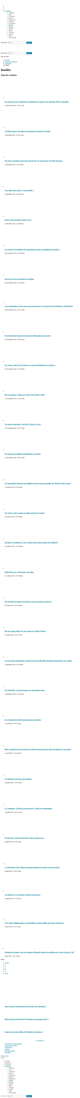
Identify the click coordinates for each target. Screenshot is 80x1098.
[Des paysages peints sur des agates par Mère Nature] (42, 618)
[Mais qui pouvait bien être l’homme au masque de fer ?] (42, 1012)
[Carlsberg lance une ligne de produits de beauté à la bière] (42, 118)
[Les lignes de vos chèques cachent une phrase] (42, 883)
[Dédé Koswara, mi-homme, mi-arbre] (42, 559)
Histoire (11, 21)
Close (2, 1057)
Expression (12, 20)
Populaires (8, 7)
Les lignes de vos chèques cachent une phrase (22, 895)
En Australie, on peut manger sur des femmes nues (25, 690)
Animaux (11, 13)
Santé (10, 30)
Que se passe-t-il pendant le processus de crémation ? (26, 1006)
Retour (7, 963)
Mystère (11, 27)
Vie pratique (12, 37)
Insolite (11, 25)
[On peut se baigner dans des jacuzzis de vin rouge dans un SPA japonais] (42, 148)
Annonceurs (8, 1047)
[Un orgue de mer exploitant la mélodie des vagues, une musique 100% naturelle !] (42, 88)
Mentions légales (10, 1051)
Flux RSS (8, 1052)
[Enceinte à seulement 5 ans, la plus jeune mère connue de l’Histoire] (42, 529)
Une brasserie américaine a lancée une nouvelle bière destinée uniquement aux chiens (38, 661)
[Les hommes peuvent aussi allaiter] (42, 766)
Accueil (7, 6)
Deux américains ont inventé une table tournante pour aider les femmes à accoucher (38, 749)
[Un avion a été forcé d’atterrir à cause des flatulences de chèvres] (42, 352)
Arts (10, 14)
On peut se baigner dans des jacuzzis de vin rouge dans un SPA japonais (33, 161)
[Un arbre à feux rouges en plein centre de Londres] (42, 500)
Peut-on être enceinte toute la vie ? (18, 220)
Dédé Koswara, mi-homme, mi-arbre (19, 572)
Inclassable (12, 23)
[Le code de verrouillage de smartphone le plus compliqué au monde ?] (42, 236)
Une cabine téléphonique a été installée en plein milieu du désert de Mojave (34, 923)
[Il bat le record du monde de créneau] (42, 266)
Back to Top (4, 1056)
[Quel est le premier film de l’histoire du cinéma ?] (42, 1025)
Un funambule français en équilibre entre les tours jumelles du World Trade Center (38, 483)
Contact (7, 1049)
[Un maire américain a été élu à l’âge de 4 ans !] (42, 411)
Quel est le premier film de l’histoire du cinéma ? (24, 1032)
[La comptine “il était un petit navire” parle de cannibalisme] (42, 795)
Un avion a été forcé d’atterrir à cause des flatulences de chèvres (30, 365)
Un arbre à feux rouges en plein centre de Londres (25, 513)
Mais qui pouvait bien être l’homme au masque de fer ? (27, 1019)
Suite (6, 973)
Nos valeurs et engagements (13, 1044)
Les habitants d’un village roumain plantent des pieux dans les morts (32, 867)
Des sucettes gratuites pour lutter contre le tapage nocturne (28, 602)
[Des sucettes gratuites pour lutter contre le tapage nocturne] (42, 588)
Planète (11, 28)
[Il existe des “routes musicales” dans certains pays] (42, 825)
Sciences (11, 32)
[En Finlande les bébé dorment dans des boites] (42, 707)
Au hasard (8, 9)
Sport (10, 35)
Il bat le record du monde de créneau (19, 279)
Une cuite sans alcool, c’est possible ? (19, 190)
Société (11, 34)
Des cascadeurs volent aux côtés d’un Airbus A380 (25, 395)
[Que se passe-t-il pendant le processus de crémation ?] (42, 1001)
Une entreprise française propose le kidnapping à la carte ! (28, 336)
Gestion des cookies (11, 1045)
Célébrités (12, 16)
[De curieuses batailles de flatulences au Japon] (42, 441)
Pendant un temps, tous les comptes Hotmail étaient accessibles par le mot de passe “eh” (39, 952)
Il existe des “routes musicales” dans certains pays (24, 838)
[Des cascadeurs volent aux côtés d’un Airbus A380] (42, 381)
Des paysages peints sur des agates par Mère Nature (25, 631)
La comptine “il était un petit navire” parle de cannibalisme (28, 808)
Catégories (8, 11)
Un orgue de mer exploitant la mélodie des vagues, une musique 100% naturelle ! (37, 102)
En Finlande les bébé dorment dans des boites (23, 720)
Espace (11, 18)
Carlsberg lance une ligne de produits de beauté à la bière (27, 131)
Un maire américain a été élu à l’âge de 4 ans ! (23, 424)
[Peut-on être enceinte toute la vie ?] (42, 207)
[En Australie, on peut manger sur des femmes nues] (42, 677)
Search (29, 42)
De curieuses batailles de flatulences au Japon (23, 454)
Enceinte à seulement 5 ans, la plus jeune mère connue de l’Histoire (31, 542)
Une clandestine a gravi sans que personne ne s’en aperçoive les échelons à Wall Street (39, 306)
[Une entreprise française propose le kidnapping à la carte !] (42, 322)
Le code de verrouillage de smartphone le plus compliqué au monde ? (32, 249)
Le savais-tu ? (40, 1040)
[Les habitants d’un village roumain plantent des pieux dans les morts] (42, 854)
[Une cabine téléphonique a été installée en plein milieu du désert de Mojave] (42, 910)
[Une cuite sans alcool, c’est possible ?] (42, 177)
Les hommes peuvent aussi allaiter (18, 779)
